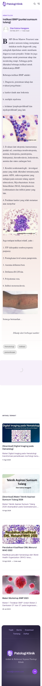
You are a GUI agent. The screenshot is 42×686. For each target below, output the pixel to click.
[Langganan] (34, 671)
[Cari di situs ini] (35, 4)
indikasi (22, 347)
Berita (19, 630)
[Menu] (38, 4)
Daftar (26, 634)
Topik (11, 630)
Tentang (16, 634)
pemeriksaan (10, 352)
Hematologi (8, 15)
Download (29, 630)
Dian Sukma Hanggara (19, 28)
